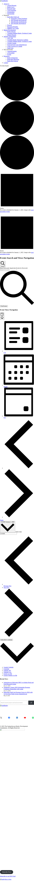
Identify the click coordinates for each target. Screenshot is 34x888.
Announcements (12, 51)
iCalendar (6, 669)
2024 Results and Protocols (18, 22)
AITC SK (10, 38)
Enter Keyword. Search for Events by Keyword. (14, 268)
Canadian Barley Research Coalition (17, 40)
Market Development (10, 30)
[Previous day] (19, 468)
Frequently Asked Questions (19, 18)
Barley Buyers (11, 31)
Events (9, 54)
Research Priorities (12, 27)
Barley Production (12, 58)
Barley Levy (10, 7)
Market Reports (11, 35)
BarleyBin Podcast (12, 61)
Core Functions (11, 10)
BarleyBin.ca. (4, 885)
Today (2, 520)
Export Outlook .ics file (10, 675)
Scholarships (11, 12)
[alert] (17, 191)
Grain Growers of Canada (14, 46)
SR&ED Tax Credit (13, 28)
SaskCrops (10, 48)
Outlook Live (7, 672)
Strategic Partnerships (10, 36)
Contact (6, 62)
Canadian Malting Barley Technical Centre (19, 33)
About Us (6, 4)
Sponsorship (10, 13)
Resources (7, 56)
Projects (9, 25)
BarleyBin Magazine (13, 59)
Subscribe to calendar (6, 640)
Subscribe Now (6, 872)
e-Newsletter (11, 53)
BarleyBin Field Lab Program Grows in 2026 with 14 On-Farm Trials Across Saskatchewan (18, 693)
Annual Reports (11, 5)
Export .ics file (8, 674)
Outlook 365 (7, 670)
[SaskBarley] (4, 1)
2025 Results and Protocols (18, 20)
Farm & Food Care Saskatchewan (17, 44)
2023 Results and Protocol (18, 23)
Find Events (4, 306)
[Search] (31, 703)
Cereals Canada (11, 43)
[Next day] (19, 517)
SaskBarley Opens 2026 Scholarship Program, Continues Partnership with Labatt (17, 688)
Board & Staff (11, 9)
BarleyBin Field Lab (13, 17)
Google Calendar (8, 667)
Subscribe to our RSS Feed (8, 876)
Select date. (19, 531)
